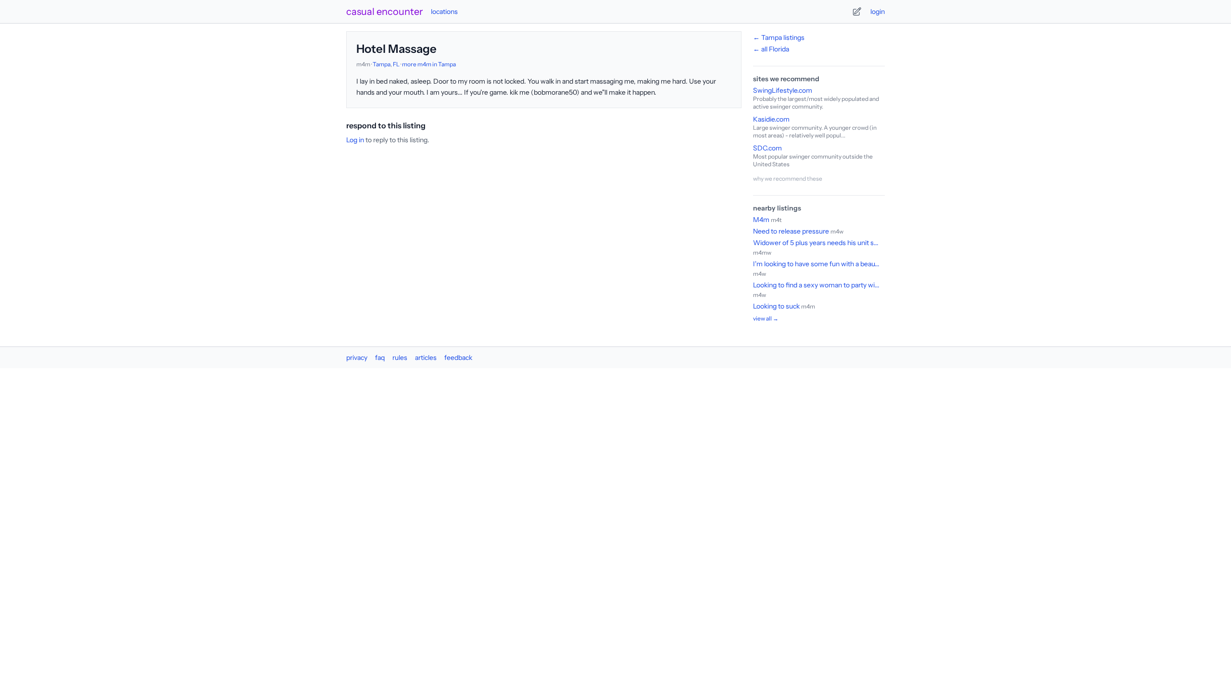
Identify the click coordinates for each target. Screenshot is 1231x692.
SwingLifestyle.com (782, 90)
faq (380, 357)
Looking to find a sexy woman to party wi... (816, 285)
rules (399, 357)
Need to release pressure (791, 231)
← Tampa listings (778, 37)
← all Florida (771, 49)
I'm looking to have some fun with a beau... (816, 264)
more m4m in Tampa (429, 64)
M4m (761, 219)
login (877, 11)
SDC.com (767, 148)
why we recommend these (787, 178)
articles (426, 357)
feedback (458, 357)
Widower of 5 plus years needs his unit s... (816, 242)
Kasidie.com (771, 119)
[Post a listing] (857, 11)
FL (396, 64)
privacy (356, 357)
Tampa (381, 64)
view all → (766, 318)
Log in (355, 140)
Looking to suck (776, 306)
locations (444, 11)
